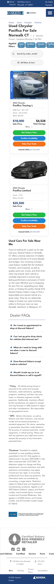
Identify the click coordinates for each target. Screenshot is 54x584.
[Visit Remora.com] (39, 578)
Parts (42, 554)
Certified (20, 554)
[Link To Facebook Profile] (13, 549)
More (27, 127)
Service (32, 554)
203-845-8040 (35, 150)
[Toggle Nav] (50, 13)
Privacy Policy (31, 571)
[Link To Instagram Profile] (23, 549)
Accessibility (42, 571)
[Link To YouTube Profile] (18, 549)
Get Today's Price (29, 133)
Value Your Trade (29, 144)
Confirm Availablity (29, 138)
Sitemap (20, 571)
